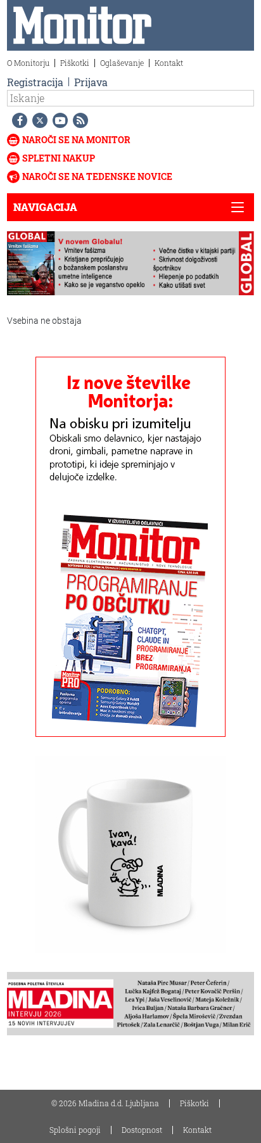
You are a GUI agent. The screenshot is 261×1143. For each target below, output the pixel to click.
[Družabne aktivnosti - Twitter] (37, 120)
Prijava (91, 82)
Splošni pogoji (75, 1130)
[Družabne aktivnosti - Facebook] (17, 120)
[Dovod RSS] (78, 120)
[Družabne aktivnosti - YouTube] (58, 120)
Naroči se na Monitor (76, 140)
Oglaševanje (122, 63)
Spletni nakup (58, 158)
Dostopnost (142, 1130)
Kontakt (169, 63)
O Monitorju (28, 63)
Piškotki (74, 63)
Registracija (35, 82)
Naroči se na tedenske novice (97, 176)
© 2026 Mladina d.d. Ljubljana (105, 1103)
